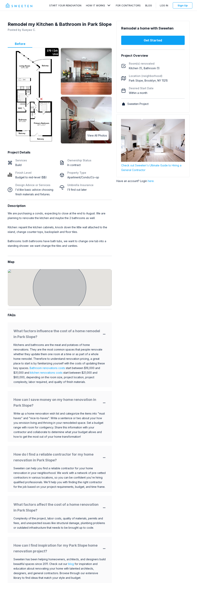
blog (71, 563)
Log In (164, 5)
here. (151, 181)
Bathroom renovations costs (47, 368)
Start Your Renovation (65, 5)
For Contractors (128, 5)
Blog (148, 5)
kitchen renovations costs (46, 372)
